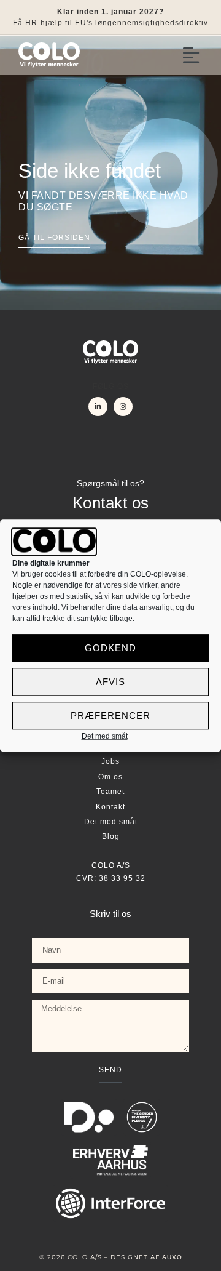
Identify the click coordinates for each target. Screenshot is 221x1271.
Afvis (110, 681)
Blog (111, 836)
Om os (110, 776)
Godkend (110, 648)
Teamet (110, 791)
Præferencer (110, 715)
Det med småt (105, 736)
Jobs (110, 761)
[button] (191, 55)
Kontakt (110, 807)
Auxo (172, 1257)
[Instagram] (123, 406)
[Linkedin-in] (97, 406)
